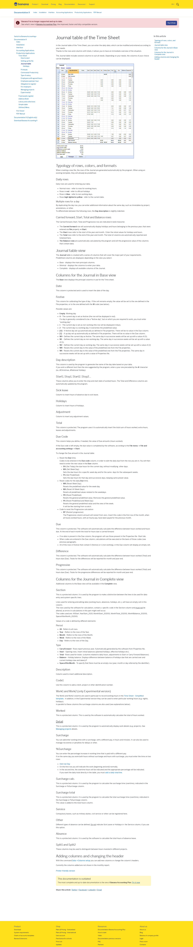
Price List (59, 942)
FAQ (99, 942)
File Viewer (20, 111)
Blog (60, 4)
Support (92, 4)
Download (44, 4)
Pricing (53, 4)
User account (60, 936)
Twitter (74, 890)
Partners (101, 945)
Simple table (23, 104)
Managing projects (63, 729)
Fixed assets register (26, 96)
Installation (43, 12)
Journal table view (161, 45)
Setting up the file (27, 61)
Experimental (26, 92)
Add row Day (65, 764)
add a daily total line (113, 772)
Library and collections (27, 102)
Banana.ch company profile (149, 936)
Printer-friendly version (65, 871)
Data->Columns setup (81, 860)
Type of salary (26, 75)
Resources (81, 4)
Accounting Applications (64, 12)
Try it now (136, 882)
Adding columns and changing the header (166, 58)
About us (143, 930)
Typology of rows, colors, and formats (164, 42)
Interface (51, 12)
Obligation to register (28, 84)
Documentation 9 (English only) (25, 117)
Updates (59, 945)
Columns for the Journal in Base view (166, 49)
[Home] (21, 4)
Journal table (26, 64)
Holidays (26, 66)
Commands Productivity (29, 73)
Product (35, 4)
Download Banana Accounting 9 (25, 121)
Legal (141, 939)
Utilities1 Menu (24, 107)
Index (35, 12)
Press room (144, 942)
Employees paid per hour (30, 81)
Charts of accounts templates (24, 936)
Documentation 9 (22, 12)
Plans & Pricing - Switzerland (65, 930)
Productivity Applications (83, 12)
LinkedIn (91, 890)
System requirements (21, 932)
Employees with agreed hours (31, 78)
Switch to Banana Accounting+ (25, 36)
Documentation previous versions (109, 939)
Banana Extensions (20, 939)
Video (100, 936)
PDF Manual (97, 12)
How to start (25, 58)
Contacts (143, 945)
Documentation (69, 4)
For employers (26, 87)
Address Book (24, 99)
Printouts (24, 70)
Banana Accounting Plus (46, 24)
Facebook (83, 890)
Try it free (171, 23)
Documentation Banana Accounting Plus (111, 930)
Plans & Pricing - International (66, 932)
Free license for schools (64, 939)
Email (99, 890)
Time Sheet (23, 56)
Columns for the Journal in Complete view (164, 53)
